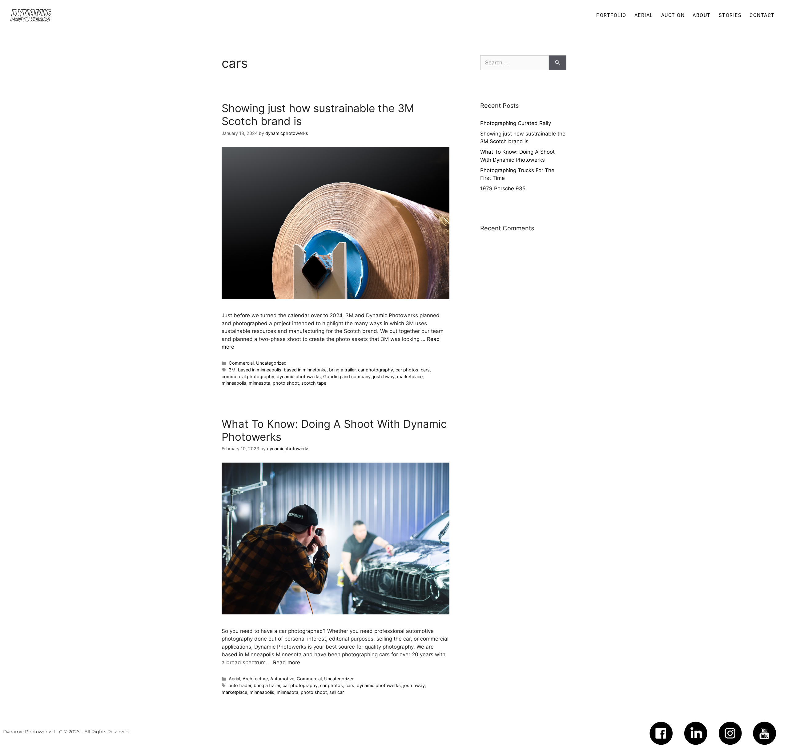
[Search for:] (514, 62)
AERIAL (643, 15)
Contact (762, 15)
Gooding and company (347, 376)
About (702, 15)
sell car (336, 692)
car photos (407, 369)
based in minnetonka (305, 369)
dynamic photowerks (299, 376)
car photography (375, 369)
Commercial (241, 363)
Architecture (255, 678)
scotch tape (313, 383)
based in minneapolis (259, 369)
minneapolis (234, 383)
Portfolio (611, 15)
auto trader (240, 685)
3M (232, 369)
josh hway (384, 376)
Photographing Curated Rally (515, 123)
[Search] (557, 62)
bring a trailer (342, 369)
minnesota (259, 383)
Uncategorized (271, 363)
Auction (673, 15)
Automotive (282, 678)
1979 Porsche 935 (502, 188)
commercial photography (248, 376)
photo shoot (286, 383)
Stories (730, 15)
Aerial (234, 678)
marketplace (410, 376)
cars (425, 369)
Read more (286, 662)
